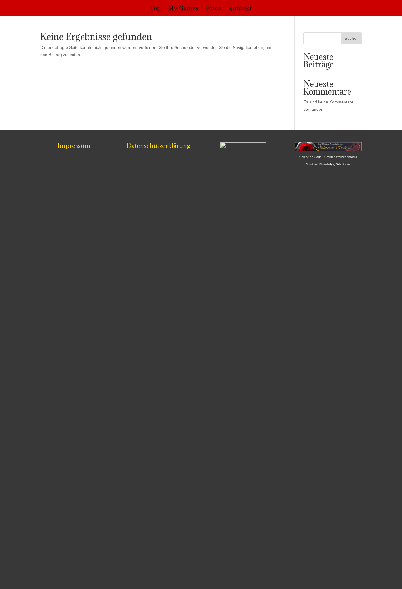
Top (155, 9)
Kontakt (240, 9)
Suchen (352, 38)
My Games (183, 9)
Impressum (73, 146)
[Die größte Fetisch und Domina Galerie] (328, 149)
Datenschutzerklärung (158, 146)
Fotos (214, 9)
